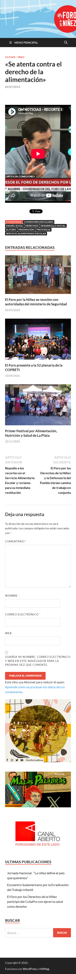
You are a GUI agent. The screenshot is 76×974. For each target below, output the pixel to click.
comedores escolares (38, 221)
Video (21, 57)
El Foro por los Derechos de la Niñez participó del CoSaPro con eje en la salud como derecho (35, 901)
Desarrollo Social (53, 225)
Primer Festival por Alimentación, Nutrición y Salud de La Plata (31, 433)
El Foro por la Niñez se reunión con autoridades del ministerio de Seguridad (36, 301)
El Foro (11, 229)
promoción (26, 229)
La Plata (10, 57)
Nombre (12, 595)
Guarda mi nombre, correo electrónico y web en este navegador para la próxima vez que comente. (37, 660)
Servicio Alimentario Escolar (26, 233)
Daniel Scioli (14, 225)
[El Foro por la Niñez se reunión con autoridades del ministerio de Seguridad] (38, 276)
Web (8, 633)
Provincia (43, 229)
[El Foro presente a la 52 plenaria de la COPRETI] (38, 340)
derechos (31, 225)
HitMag (44, 969)
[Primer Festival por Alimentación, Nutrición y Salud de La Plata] (38, 406)
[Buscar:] (38, 932)
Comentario (16, 541)
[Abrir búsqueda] (66, 42)
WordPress (30, 969)
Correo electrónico (23, 614)
